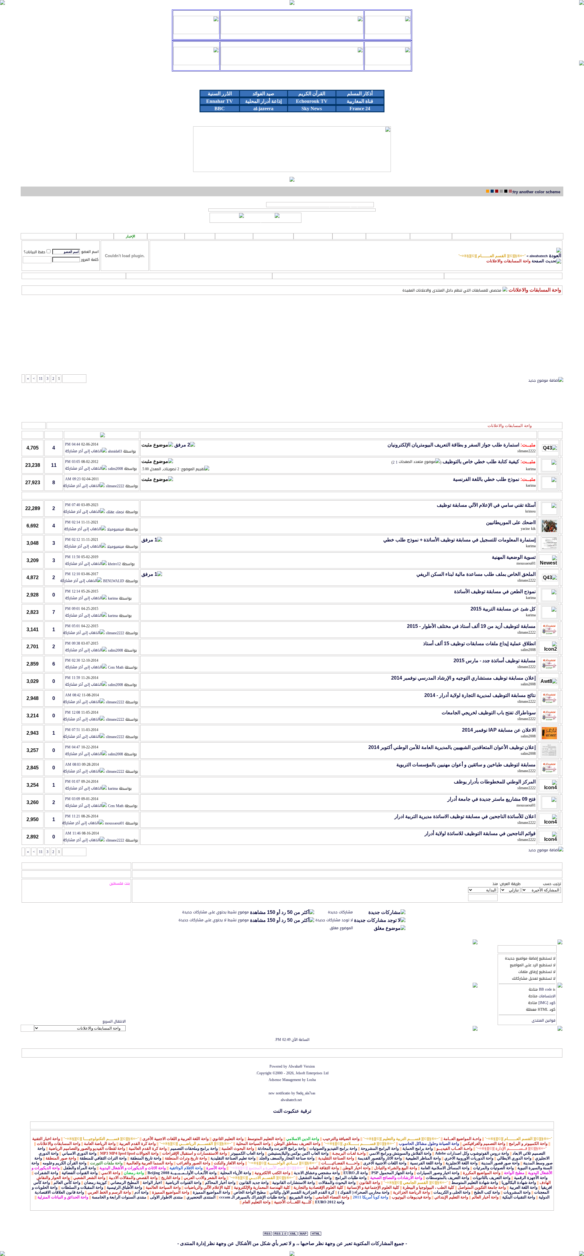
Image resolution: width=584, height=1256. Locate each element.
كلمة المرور (90, 259)
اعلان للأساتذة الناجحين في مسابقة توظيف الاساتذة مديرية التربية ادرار (465, 816)
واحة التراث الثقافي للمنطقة (103, 1158)
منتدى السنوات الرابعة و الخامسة (119, 1197)
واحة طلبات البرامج (351, 1177)
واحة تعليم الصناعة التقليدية (232, 1158)
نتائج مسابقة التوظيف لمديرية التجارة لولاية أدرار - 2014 (480, 695)
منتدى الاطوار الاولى (166, 1197)
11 (41, 378)
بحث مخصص (358, 276)
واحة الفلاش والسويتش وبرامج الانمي (400, 1153)
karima (531, 469)
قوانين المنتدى (543, 1020)
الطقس (166, 236)
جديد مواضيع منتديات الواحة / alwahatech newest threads (319, 204)
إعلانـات (234, 236)
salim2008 (115, 469)
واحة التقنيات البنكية (518, 1197)
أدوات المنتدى (34, 425)
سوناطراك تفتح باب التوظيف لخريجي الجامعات (489, 712)
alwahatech (539, 256)
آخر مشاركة (116, 434)
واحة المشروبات (516, 1192)
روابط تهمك (537, 236)
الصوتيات (431, 236)
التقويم (73, 276)
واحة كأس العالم (67, 1182)
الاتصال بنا (115, 1053)
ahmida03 (115, 451)
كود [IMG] (546, 1002)
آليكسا (28, 1053)
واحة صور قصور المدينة (500, 1163)
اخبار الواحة (152, 1182)
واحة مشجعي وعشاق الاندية (317, 1172)
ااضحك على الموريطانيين (511, 522)
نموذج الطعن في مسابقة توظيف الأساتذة (495, 591)
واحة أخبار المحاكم (220, 1182)
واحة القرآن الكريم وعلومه (64, 1163)
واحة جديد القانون (254, 1182)
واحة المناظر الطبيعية (423, 1158)
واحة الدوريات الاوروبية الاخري (468, 1158)
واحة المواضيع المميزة (211, 1192)
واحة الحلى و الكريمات (451, 1192)
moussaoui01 (526, 563)
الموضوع (527, 435)
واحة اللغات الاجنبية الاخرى (384, 1163)
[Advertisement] (292, 314)
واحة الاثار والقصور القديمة (380, 1158)
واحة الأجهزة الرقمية (531, 1177)
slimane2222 (526, 451)
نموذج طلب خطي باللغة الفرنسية (486, 479)
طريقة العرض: (509, 883)
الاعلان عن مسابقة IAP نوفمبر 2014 (499, 730)
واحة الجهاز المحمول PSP (392, 1172)
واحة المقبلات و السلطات (82, 1187)
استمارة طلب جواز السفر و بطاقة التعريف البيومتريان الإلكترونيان (453, 444)
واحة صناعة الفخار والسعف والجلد (287, 1158)
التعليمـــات (199, 276)
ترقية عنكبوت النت (292, 1111)
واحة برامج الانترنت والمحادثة (282, 1148)
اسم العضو (90, 251)
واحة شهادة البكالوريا (519, 1182)
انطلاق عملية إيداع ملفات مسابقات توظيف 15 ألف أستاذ (479, 643)
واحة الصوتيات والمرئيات (493, 1168)
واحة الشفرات (46, 1172)
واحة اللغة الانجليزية (462, 1163)
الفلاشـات (388, 236)
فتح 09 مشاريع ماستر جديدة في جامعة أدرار (491, 799)
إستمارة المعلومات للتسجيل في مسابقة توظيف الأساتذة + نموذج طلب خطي (459, 539)
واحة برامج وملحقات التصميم (194, 1148)
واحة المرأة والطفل (79, 1168)
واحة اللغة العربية (523, 1187)
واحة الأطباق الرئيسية (124, 1187)
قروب (200, 236)
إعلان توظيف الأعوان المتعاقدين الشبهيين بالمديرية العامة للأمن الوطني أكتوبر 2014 (452, 747)
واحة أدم (141, 1192)
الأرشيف (70, 1053)
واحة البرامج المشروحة (380, 1148)
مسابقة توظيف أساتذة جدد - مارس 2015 (495, 660)
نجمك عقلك (115, 512)
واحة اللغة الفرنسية (426, 1163)
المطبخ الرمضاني (124, 1182)
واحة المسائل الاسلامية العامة (445, 1168)
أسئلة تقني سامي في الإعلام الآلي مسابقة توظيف (486, 505)
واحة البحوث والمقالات (337, 1182)
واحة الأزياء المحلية (235, 1172)
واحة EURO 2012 (329, 1202)
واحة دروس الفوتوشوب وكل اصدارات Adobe (472, 1153)
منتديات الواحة (91, 1053)
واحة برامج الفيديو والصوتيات (333, 1148)
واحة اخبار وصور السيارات (438, 1172)
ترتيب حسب (552, 883)
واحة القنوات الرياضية (183, 1182)
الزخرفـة (273, 236)
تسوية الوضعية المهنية (514, 557)
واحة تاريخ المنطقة (145, 1158)
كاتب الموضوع (504, 435)
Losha (311, 1079)
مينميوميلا (115, 529)
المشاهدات (32, 435)
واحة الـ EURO (355, 1172)
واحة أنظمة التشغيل (315, 1177)
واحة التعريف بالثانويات (491, 1177)
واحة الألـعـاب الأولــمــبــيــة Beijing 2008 (182, 1172)
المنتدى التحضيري (201, 1197)
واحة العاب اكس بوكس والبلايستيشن (298, 1153)
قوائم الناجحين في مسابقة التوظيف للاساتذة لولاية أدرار (480, 833)
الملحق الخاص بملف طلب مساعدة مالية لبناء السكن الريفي (476, 574)
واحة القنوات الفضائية (80, 1172)
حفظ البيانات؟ (34, 252)
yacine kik (528, 528)
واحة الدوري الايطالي (514, 1158)
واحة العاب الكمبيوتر (247, 1153)
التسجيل (503, 276)
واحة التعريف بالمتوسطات (447, 1177)
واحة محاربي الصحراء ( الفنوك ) (363, 1192)
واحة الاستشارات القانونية (293, 1182)
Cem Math (115, 667)
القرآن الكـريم (481, 236)
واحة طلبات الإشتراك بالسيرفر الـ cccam (252, 1197)
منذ (495, 883)
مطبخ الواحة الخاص (250, 1192)
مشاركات (53, 435)
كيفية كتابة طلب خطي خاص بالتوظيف (481, 461)
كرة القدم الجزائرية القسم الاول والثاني (301, 1192)
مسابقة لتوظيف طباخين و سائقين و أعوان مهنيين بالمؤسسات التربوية (466, 764)
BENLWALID (113, 581)
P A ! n (95, 236)
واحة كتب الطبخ (487, 1192)
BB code (545, 989)
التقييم (147, 435)
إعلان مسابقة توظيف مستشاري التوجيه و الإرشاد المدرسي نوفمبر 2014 (463, 677)
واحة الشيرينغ (300, 1197)
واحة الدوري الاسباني (79, 1153)
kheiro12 (114, 564)
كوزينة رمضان (95, 1182)
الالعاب (349, 236)
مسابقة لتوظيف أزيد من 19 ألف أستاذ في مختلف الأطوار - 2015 (471, 626)
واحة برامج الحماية (417, 1148)
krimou (530, 511)
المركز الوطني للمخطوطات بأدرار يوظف (495, 781)
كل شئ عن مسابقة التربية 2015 (503, 608)
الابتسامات (547, 996)
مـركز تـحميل (48, 236)
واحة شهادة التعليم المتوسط (474, 1182)
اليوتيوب (312, 236)
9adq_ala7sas (305, 1093)
